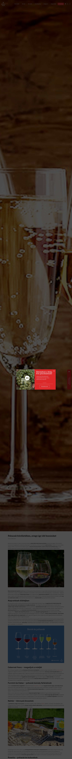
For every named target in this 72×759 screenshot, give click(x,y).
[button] (54, 371)
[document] (36, 379)
